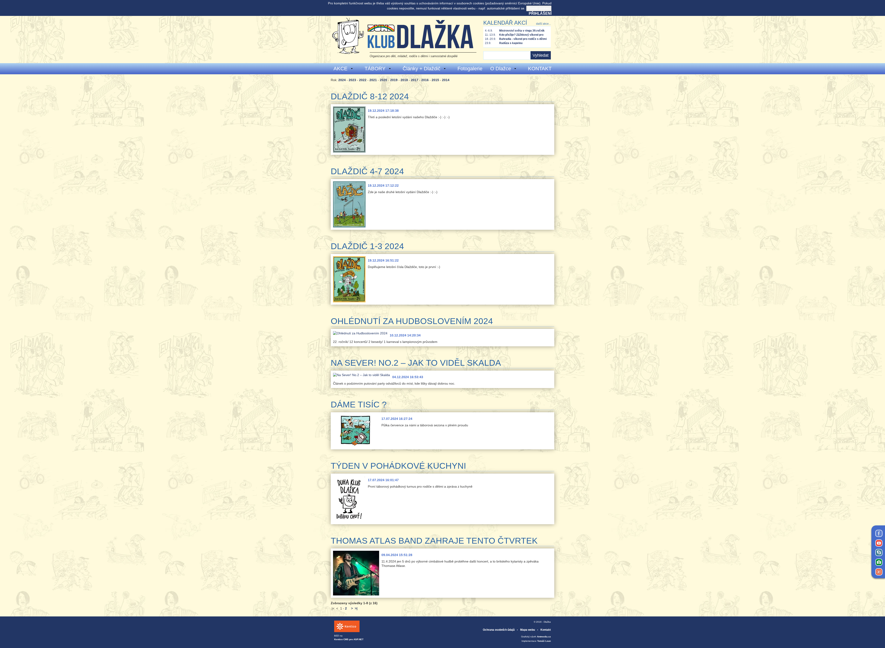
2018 (404, 80)
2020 (383, 80)
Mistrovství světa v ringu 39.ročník (522, 30)
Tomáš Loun (544, 641)
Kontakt (545, 629)
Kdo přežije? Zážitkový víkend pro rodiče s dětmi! (521, 35)
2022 (362, 80)
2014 (445, 80)
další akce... (543, 23)
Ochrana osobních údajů (499, 629)
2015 (435, 80)
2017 (414, 80)
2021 (373, 80)
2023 (352, 80)
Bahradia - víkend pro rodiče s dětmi (523, 39)
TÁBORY (375, 68)
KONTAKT (540, 68)
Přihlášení (540, 13)
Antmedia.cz (544, 636)
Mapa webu (527, 629)
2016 (425, 80)
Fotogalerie (469, 68)
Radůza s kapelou (510, 43)
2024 (342, 80)
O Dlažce (500, 68)
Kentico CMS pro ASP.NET (348, 639)
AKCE (340, 68)
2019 (394, 80)
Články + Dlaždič (421, 68)
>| (356, 608)
